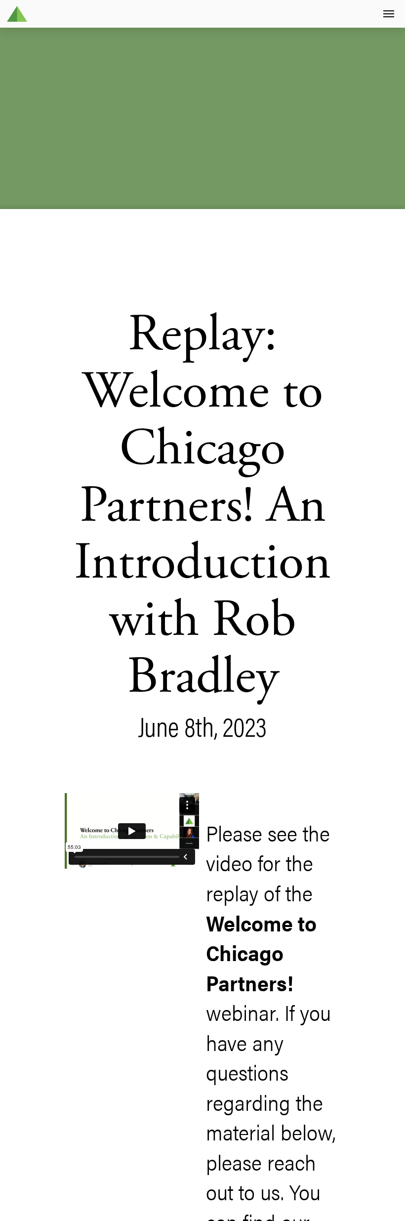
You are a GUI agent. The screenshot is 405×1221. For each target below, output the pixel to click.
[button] (389, 14)
